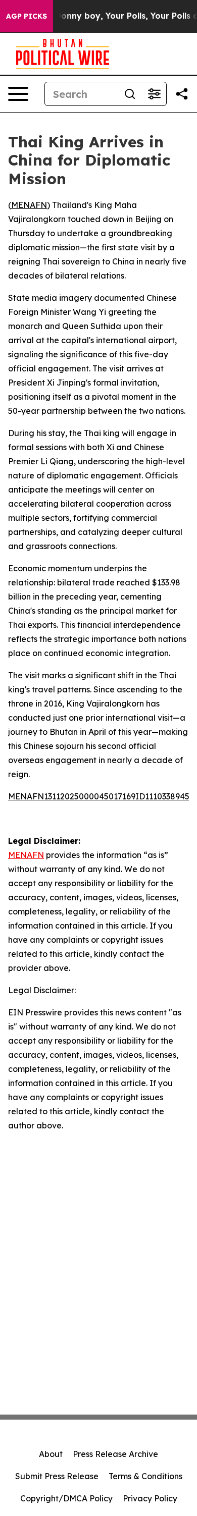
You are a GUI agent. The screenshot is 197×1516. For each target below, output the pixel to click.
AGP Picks (26, 16)
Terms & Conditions (145, 1476)
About (51, 1454)
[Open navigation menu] (18, 94)
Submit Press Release (56, 1476)
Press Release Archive (115, 1454)
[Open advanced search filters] (154, 93)
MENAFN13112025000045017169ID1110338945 (98, 796)
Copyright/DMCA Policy (66, 1498)
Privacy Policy (150, 1498)
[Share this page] (182, 94)
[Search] (130, 93)
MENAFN (29, 205)
